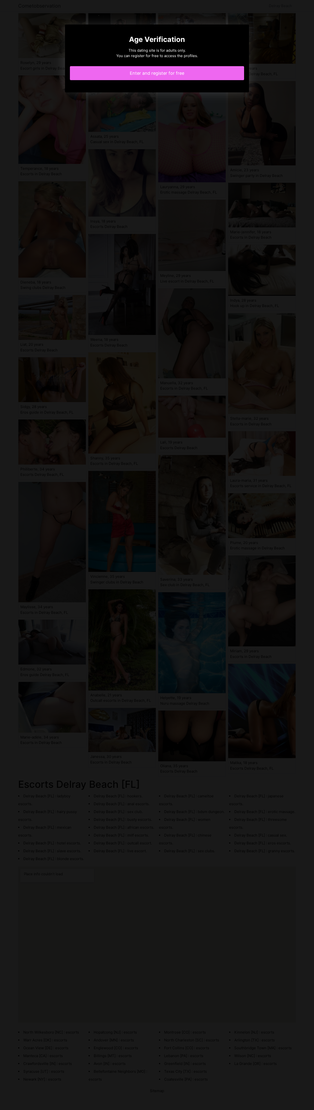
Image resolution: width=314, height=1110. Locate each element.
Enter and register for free (157, 73)
